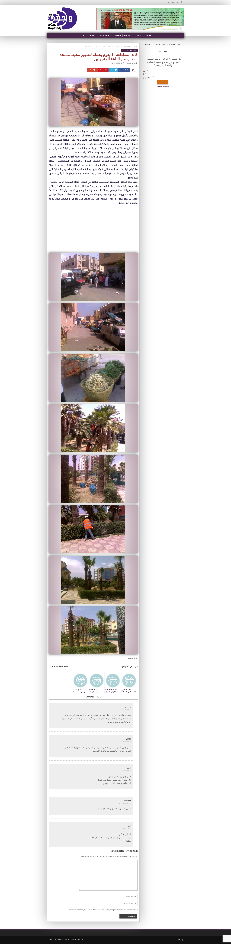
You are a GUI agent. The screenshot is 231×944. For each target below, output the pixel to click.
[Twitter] (173, 2)
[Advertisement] (93, 233)
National (135, 46)
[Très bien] (131, 658)
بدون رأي (147, 77)
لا (143, 74)
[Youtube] (177, 2)
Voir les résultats (163, 86)
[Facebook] (168, 2)
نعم (144, 71)
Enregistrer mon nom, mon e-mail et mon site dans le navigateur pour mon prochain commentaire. (102, 910)
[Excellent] (129, 658)
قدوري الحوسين (131, 63)
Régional (133, 51)
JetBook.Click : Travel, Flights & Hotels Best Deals (162, 44)
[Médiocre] (137, 658)
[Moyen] (135, 658)
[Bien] (133, 658)
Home (128, 46)
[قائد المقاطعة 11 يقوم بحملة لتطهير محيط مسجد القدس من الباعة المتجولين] (93, 102)
